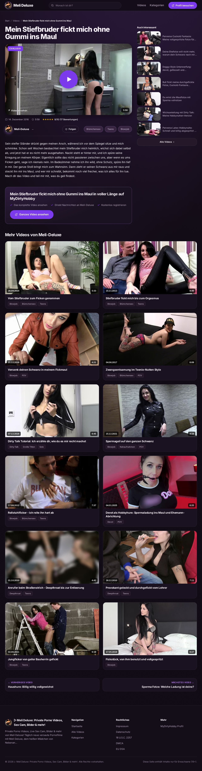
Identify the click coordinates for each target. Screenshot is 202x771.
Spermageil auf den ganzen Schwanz (130, 441)
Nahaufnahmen (127, 447)
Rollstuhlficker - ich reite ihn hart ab (31, 512)
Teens (110, 129)
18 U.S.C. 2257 (124, 737)
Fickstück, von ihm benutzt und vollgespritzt (134, 659)
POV (24, 375)
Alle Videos (167, 141)
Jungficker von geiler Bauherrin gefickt (33, 659)
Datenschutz (123, 731)
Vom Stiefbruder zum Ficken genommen (34, 298)
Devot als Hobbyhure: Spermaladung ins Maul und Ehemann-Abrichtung (145, 514)
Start (7, 20)
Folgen (72, 130)
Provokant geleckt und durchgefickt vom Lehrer (136, 587)
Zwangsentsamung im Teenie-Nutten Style (133, 369)
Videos (141, 5)
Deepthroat (15, 593)
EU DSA (120, 748)
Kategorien (157, 5)
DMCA (119, 743)
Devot (110, 522)
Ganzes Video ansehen (36, 215)
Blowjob (125, 129)
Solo (41, 447)
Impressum (122, 726)
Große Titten (29, 447)
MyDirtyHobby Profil (178, 726)
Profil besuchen (186, 6)
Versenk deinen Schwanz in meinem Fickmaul (37, 369)
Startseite (76, 726)
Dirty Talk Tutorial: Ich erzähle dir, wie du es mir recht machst (47, 441)
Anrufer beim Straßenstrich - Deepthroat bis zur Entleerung (46, 587)
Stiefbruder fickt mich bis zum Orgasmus (132, 298)
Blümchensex (93, 129)
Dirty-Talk (14, 447)
